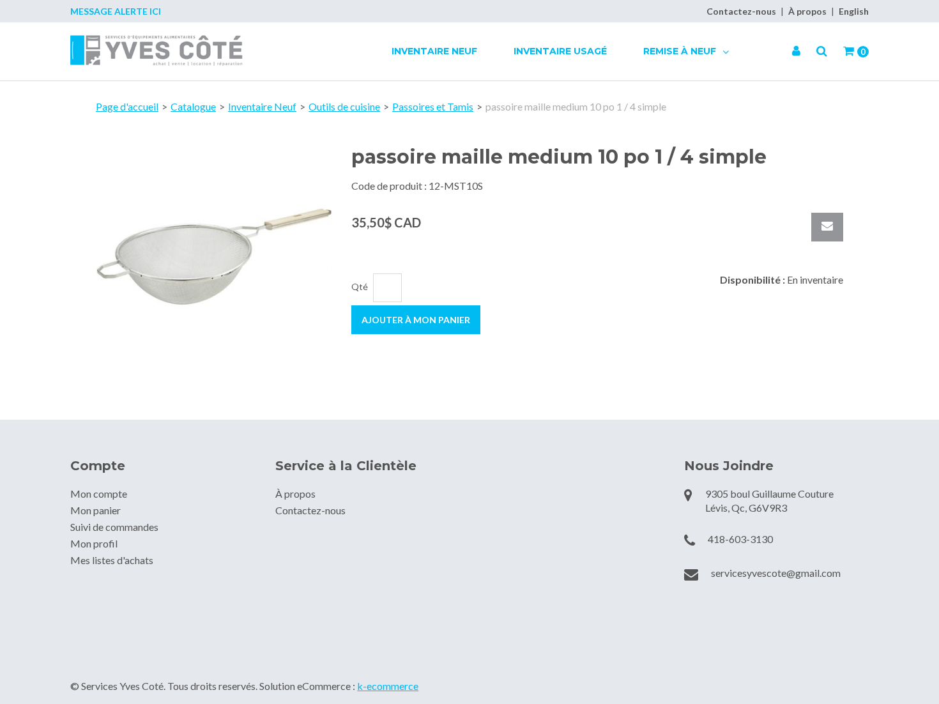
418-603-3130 (740, 539)
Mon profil (94, 543)
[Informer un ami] (827, 227)
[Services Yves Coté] (156, 50)
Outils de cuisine (344, 106)
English (854, 11)
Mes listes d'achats (111, 560)
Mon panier (95, 510)
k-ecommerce (387, 686)
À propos (807, 11)
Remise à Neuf (681, 51)
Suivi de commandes (114, 527)
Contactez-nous (741, 11)
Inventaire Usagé (560, 51)
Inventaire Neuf (434, 51)
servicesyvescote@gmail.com (776, 573)
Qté (359, 286)
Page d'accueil (127, 106)
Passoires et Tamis (432, 106)
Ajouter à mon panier (416, 319)
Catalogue (193, 106)
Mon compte (98, 493)
